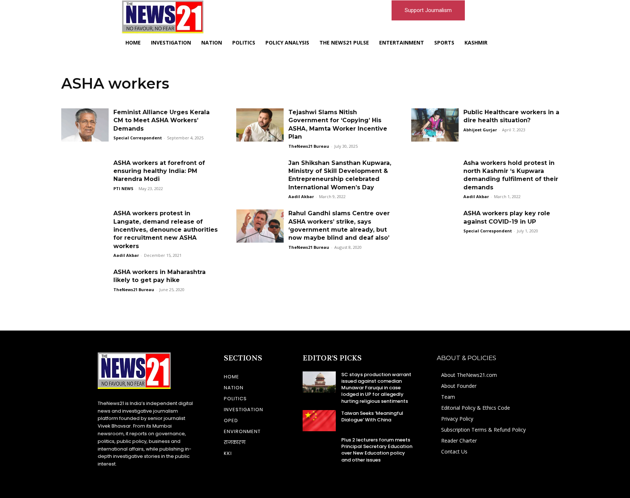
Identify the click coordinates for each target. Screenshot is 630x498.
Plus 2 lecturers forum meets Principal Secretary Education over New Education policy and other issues (376, 449)
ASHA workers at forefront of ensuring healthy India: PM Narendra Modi (159, 171)
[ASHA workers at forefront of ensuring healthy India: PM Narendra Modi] (85, 175)
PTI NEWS (123, 188)
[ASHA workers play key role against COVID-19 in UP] (435, 226)
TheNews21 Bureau (308, 146)
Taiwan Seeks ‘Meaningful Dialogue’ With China (372, 416)
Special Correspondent (137, 137)
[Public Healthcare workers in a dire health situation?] (435, 125)
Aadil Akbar (301, 196)
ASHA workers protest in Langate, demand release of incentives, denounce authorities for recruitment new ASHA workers (165, 230)
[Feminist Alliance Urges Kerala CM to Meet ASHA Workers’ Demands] (85, 125)
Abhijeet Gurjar (480, 129)
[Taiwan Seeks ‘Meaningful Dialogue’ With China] (319, 420)
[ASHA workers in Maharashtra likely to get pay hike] (85, 284)
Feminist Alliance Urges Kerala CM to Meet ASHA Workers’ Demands (161, 120)
